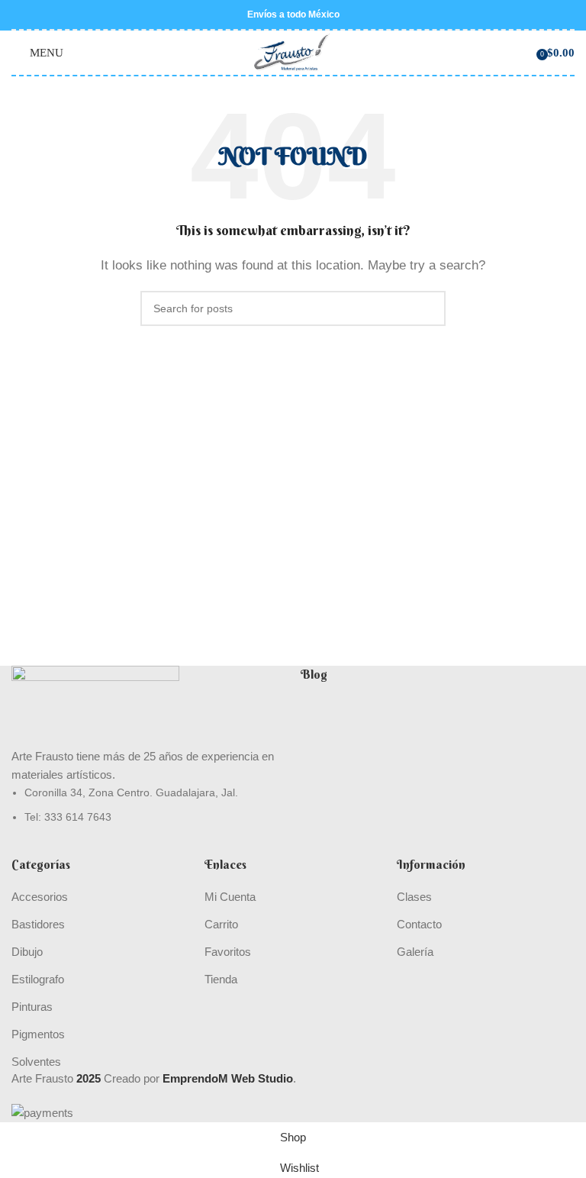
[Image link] (95, 705)
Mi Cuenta (230, 896)
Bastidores (38, 924)
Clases (414, 896)
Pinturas (32, 1006)
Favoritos (227, 951)
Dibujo (27, 951)
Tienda (220, 979)
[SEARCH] (428, 308)
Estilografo (37, 979)
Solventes (36, 1061)
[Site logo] (293, 51)
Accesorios (39, 896)
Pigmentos (38, 1034)
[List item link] (148, 805)
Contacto (419, 924)
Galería (415, 951)
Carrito (221, 924)
